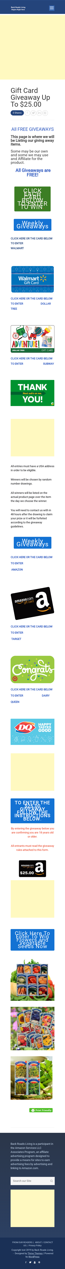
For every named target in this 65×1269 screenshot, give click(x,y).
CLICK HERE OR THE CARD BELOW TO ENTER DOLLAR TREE (31, 303)
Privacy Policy (35, 1245)
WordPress (33, 1256)
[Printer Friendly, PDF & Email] (41, 1111)
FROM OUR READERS (22, 1242)
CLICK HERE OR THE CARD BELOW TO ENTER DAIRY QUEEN (31, 695)
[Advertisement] (32, 47)
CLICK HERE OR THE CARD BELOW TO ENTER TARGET (31, 632)
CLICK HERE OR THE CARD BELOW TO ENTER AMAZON (31, 563)
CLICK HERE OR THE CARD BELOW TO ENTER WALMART (31, 243)
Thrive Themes (35, 1253)
